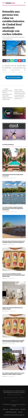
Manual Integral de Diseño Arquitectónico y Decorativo (12, 175)
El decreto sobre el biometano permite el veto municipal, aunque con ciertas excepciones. (13, 242)
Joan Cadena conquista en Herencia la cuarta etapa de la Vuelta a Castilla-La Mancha (13, 373)
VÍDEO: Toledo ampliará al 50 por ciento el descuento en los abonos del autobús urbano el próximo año (19, 94)
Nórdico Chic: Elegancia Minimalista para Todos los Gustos (12, 308)
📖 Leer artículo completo (14, 77)
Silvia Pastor (5, 177)
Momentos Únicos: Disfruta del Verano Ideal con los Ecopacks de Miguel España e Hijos (13, 341)
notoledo (12, 37)
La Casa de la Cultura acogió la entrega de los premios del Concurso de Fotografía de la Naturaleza (12, 208)
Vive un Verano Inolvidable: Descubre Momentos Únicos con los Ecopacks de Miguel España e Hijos (13, 275)
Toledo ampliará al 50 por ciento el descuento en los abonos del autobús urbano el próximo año (7, 94)
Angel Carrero (5, 211)
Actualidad (20, 37)
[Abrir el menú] (25, 2)
